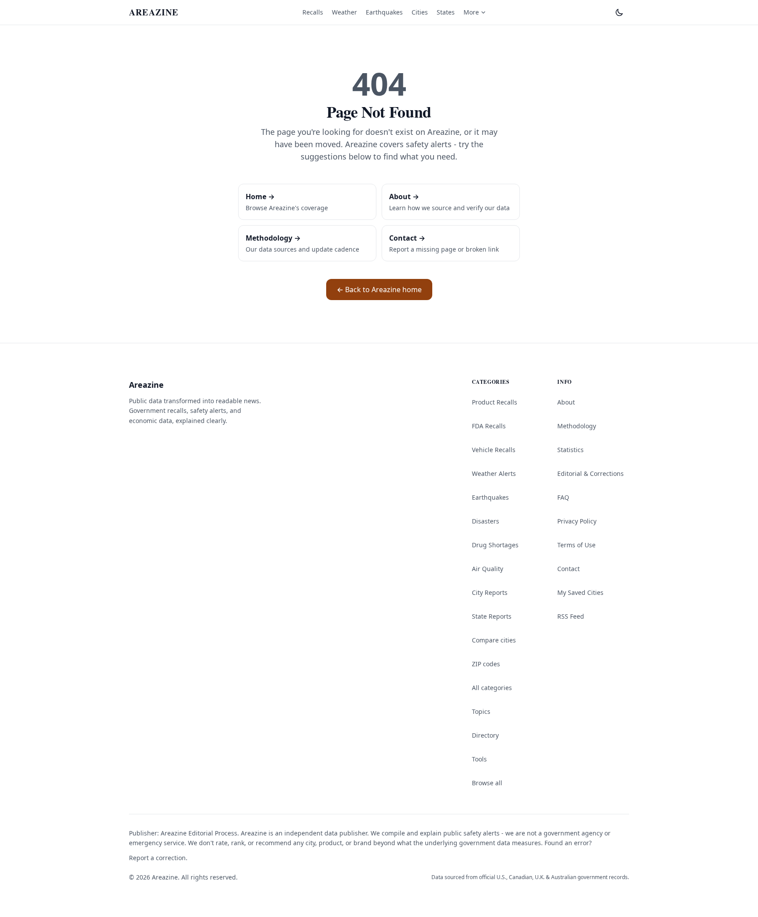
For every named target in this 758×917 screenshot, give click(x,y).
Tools (479, 759)
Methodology (576, 426)
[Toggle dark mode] (619, 12)
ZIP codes (486, 664)
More (471, 12)
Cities (420, 12)
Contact (568, 568)
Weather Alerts (494, 473)
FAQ (563, 497)
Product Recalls (494, 402)
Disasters (485, 521)
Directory (485, 735)
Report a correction (157, 858)
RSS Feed (570, 616)
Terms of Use (576, 545)
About (566, 402)
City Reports (490, 592)
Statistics (570, 450)
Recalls (312, 12)
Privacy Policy (576, 521)
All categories (492, 687)
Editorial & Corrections (590, 473)
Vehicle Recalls (493, 450)
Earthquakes (384, 12)
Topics (481, 711)
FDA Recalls (489, 426)
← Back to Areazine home (379, 289)
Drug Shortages (495, 545)
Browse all (487, 783)
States (446, 12)
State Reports (491, 616)
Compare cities (494, 640)
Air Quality (487, 568)
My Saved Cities (580, 592)
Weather (344, 12)
